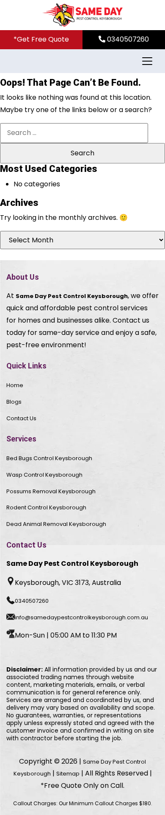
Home (14, 385)
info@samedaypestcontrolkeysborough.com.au (81, 617)
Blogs (14, 402)
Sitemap (68, 774)
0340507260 (127, 39)
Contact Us (21, 418)
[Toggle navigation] (146, 61)
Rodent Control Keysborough (46, 507)
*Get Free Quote (41, 39)
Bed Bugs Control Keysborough (49, 458)
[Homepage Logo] (82, 15)
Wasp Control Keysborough (44, 475)
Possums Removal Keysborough (51, 491)
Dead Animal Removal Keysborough (56, 524)
